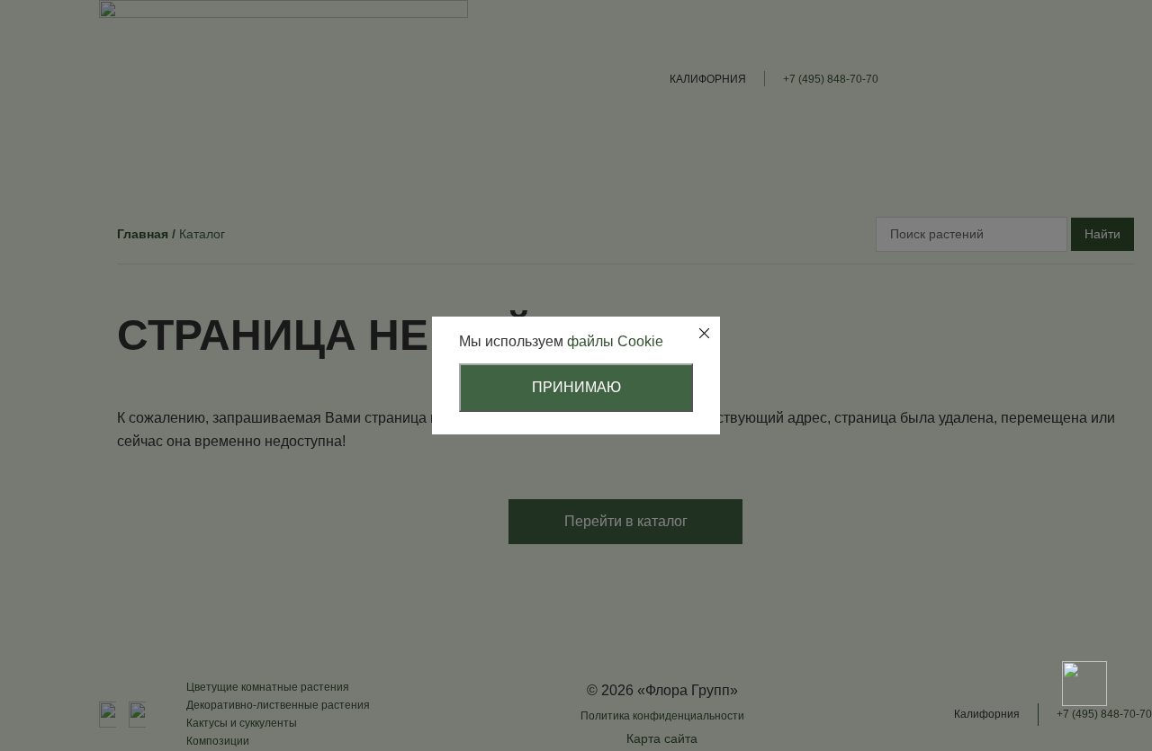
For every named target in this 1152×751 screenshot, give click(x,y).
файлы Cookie (615, 341)
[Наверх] (1084, 620)
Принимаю (576, 387)
